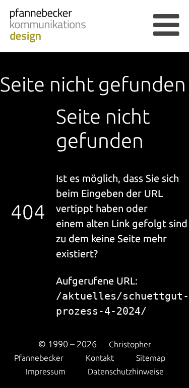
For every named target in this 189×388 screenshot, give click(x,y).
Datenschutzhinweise (126, 371)
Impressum (46, 371)
